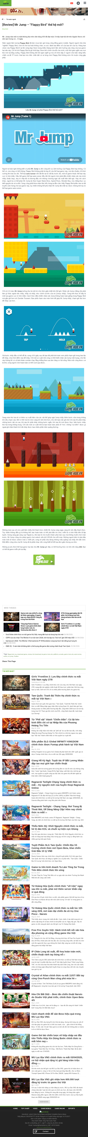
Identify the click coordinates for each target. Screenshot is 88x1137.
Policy (49, 1127)
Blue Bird (5, 29)
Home (15, 1108)
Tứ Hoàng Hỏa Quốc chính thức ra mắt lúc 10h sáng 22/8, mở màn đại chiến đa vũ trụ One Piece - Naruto (57, 911)
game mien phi (69, 654)
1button (16, 656)
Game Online (60, 1108)
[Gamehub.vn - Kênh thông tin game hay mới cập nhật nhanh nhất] (6, 2)
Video (35, 1108)
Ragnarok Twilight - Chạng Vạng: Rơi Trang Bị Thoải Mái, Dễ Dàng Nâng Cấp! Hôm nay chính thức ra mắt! (57, 809)
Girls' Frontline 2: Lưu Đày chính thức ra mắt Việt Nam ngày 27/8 (71, 626)
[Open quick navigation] (84, 18)
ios (16, 654)
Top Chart (25, 1108)
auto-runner (77, 654)
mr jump (10, 656)
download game (22, 654)
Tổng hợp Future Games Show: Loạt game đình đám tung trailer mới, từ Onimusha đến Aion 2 (31, 627)
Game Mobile (46, 1108)
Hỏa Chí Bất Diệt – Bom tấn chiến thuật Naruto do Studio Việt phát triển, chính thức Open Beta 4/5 (58, 997)
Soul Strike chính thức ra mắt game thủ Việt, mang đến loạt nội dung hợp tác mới (34, 634)
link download (36, 654)
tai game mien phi (47, 654)
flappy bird (11, 654)
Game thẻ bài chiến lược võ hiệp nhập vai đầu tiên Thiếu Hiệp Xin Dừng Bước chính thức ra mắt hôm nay (57, 1038)
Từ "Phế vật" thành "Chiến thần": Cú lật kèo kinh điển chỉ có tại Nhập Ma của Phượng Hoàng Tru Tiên (55, 722)
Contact (45, 1131)
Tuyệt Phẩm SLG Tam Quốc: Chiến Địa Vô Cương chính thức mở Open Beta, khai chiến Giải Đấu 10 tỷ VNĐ (56, 848)
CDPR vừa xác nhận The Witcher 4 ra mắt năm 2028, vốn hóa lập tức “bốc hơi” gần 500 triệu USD (40, 638)
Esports (71, 1108)
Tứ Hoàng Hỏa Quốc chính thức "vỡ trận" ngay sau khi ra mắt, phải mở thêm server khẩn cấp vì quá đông (57, 889)
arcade (61, 654)
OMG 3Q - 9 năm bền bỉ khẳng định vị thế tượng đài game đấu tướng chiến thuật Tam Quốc (38, 646)
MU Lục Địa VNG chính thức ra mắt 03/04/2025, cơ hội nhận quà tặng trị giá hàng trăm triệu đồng (57, 1060)
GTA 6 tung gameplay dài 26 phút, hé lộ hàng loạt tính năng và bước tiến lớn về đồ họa (71, 616)
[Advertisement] (44, 585)
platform (56, 654)
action (5, 656)
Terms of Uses (41, 1127)
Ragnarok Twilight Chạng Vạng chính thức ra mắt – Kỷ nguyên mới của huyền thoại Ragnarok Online (58, 785)
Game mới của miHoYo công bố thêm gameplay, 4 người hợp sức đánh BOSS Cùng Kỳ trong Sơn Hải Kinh (31, 616)
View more (44, 1102)
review (30, 654)
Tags (5, 654)
